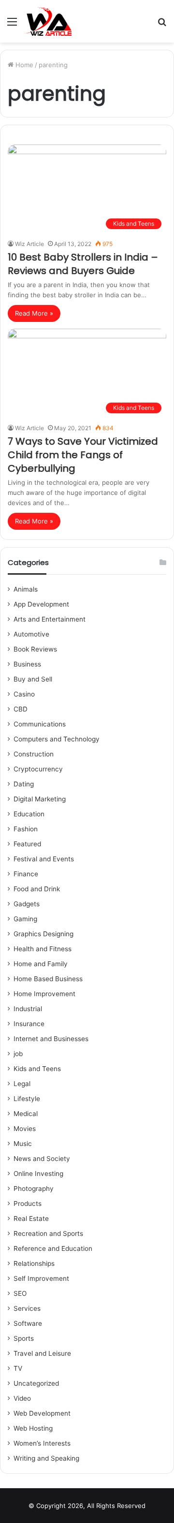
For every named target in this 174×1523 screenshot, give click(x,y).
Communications (40, 724)
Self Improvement (41, 1278)
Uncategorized (36, 1383)
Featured (27, 844)
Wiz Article (29, 243)
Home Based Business (48, 979)
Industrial (28, 1009)
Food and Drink (37, 889)
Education (29, 814)
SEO (20, 1293)
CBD (21, 709)
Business (27, 664)
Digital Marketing (40, 799)
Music (23, 1143)
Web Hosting (33, 1428)
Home (23, 65)
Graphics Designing (43, 934)
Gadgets (27, 904)
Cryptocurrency (38, 769)
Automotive (31, 634)
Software (28, 1323)
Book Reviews (35, 649)
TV (18, 1368)
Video (22, 1398)
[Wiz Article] (48, 21)
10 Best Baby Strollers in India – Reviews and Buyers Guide (83, 263)
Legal (22, 1084)
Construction (34, 754)
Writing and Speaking (46, 1458)
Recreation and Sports (48, 1233)
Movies (25, 1128)
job (18, 1054)
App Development (41, 604)
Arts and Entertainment (50, 619)
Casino (24, 694)
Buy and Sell (33, 679)
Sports (24, 1338)
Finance (26, 874)
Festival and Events (44, 859)
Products (28, 1203)
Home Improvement (44, 994)
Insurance (29, 1024)
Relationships (34, 1263)
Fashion (26, 829)
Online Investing (38, 1173)
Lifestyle (27, 1098)
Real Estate (31, 1218)
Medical (26, 1113)
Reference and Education (53, 1248)
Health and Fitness (43, 949)
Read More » (34, 313)
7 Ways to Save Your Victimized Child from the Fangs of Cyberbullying (83, 455)
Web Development (42, 1413)
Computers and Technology (57, 739)
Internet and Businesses (51, 1039)
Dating (24, 784)
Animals (26, 589)
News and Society (42, 1158)
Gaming (25, 919)
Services (27, 1308)
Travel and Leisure (42, 1353)
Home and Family (41, 964)
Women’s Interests (42, 1443)
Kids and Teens (37, 1069)
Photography (34, 1188)
